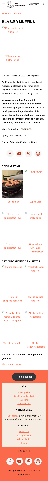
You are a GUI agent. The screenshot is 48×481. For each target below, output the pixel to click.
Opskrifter (16, 13)
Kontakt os (24, 431)
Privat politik (24, 392)
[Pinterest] (28, 153)
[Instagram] (38, 153)
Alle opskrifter (24, 439)
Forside (5, 13)
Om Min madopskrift (24, 396)
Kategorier (24, 400)
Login (24, 443)
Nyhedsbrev (12, 416)
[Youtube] (19, 153)
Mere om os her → (11, 364)
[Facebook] (10, 153)
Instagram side (24, 435)
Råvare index (24, 403)
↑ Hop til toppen (24, 377)
